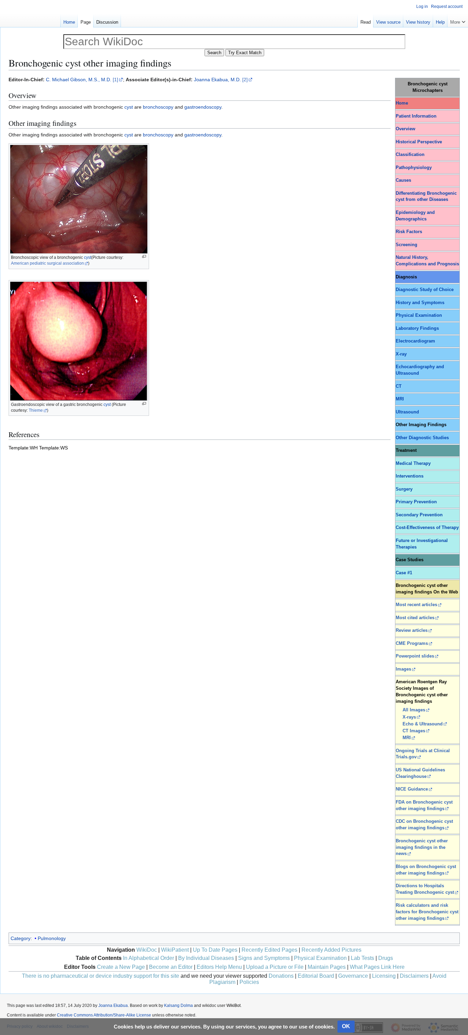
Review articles (412, 630)
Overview (405, 129)
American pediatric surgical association (47, 263)
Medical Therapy (413, 463)
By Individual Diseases (206, 958)
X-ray (401, 354)
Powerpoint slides (415, 656)
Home (402, 103)
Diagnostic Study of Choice (425, 289)
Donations (281, 976)
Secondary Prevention (419, 515)
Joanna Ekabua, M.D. (217, 79)
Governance (353, 976)
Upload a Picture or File (275, 967)
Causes (403, 180)
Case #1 (404, 572)
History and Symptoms (420, 302)
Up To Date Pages (215, 950)
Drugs (385, 958)
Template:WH (23, 447)
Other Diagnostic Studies (422, 437)
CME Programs (412, 643)
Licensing (384, 976)
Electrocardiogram (415, 341)
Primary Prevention (416, 502)
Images (403, 669)
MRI (400, 399)
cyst (128, 107)
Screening (406, 244)
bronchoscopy (158, 107)
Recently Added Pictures (331, 950)
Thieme (36, 410)
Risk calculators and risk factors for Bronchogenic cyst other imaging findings (427, 912)
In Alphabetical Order (148, 958)
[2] (245, 79)
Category (20, 938)
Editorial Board (316, 976)
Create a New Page (121, 967)
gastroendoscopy (202, 107)
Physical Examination (419, 315)
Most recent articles (416, 604)
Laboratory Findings (417, 328)
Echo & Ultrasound (423, 724)
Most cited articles (415, 617)
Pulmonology (52, 938)
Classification (410, 154)
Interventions (409, 476)
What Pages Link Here (377, 967)
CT (399, 386)
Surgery (404, 489)
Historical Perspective (419, 142)
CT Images (414, 731)
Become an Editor (171, 967)
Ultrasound (407, 412)
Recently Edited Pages (269, 950)
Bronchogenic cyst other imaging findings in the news (422, 847)
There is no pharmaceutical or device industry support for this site (100, 976)
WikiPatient (175, 950)
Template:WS (53, 447)
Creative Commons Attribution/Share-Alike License (104, 1015)
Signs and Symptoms (264, 958)
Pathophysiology (414, 167)
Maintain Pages (327, 967)
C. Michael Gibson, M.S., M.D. (78, 79)
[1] (115, 79)
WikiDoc (146, 950)
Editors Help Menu (219, 967)
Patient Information (416, 116)
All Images (414, 710)
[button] (457, 20)
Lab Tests (362, 958)
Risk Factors (409, 231)
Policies (249, 982)
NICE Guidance (412, 789)
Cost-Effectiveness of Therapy (427, 527)
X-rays (409, 717)
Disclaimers (414, 976)
